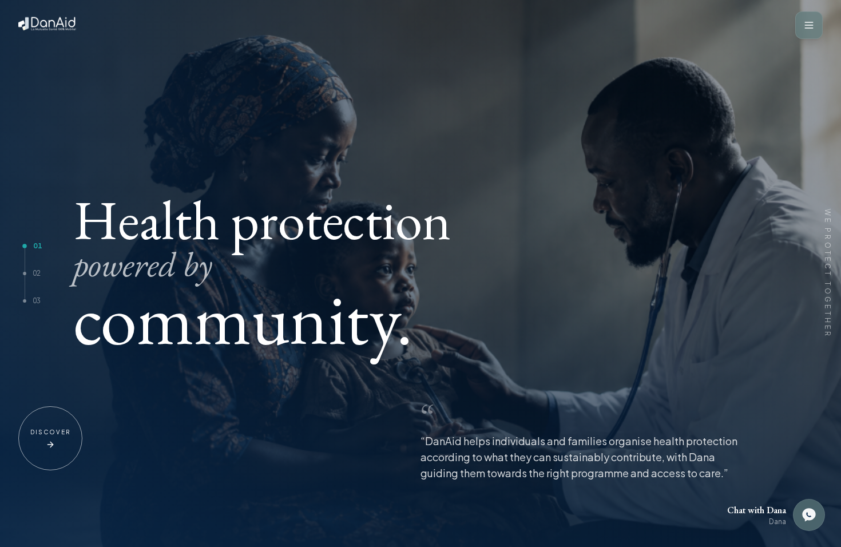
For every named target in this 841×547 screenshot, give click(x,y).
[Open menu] (809, 25)
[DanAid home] (49, 25)
